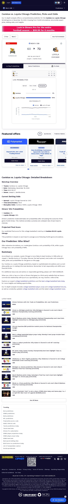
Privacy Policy (27, 469)
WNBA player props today (11, 436)
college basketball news (57, 289)
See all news (34, 400)
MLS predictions (8, 411)
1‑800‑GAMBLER (49, 476)
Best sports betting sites (10, 441)
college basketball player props (34, 287)
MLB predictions (8, 416)
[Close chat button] (65, 497)
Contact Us (12, 469)
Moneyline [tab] (42, 85)
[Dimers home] (3, 2)
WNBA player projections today (12, 433)
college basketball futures (57, 287)
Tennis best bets (8, 428)
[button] (6, 36)
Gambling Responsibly (58, 469)
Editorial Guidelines (8, 472)
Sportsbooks (47, 133)
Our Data (18, 472)
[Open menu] (64, 2)
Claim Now (14, 160)
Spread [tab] (25, 85)
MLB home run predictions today (13, 443)
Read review (34, 165)
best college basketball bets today (53, 281)
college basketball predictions (25, 281)
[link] (55, 459)
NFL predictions (8, 418)
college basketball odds (31, 289)
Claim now (41, 161)
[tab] (12, 66)
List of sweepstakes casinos (12, 446)
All (40, 133)
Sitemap (47, 469)
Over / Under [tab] (33, 85)
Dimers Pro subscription (10, 431)
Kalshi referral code (9, 423)
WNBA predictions (8, 413)
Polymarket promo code (10, 421)
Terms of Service (38, 469)
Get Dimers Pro (16, 2)
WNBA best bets (8, 438)
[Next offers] (66, 153)
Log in (8, 2)
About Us (4, 469)
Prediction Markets (59, 133)
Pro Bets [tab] (56, 66)
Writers (19, 469)
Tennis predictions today (11, 426)
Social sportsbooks (9, 448)
